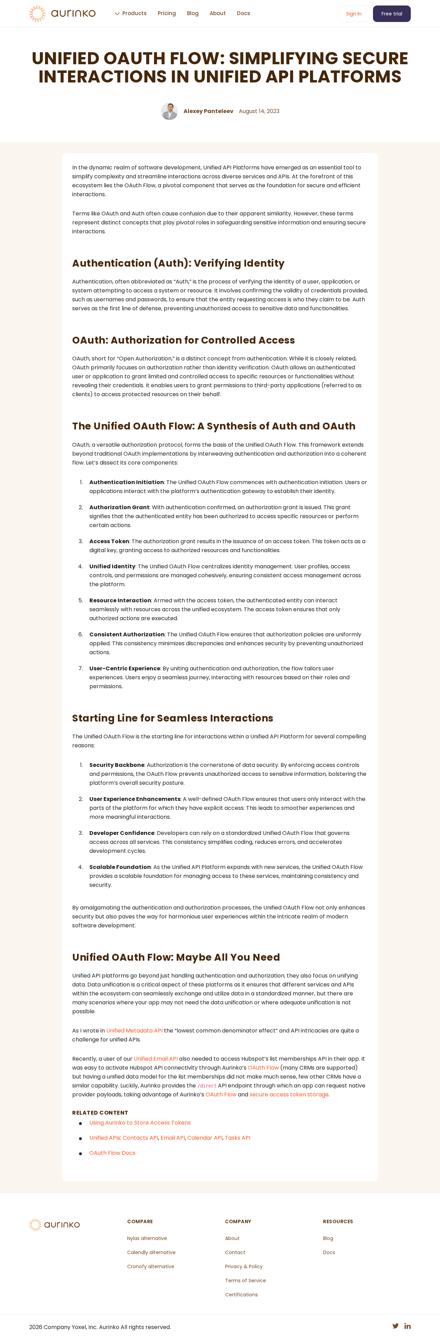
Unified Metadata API (134, 1031)
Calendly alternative (151, 1252)
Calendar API (204, 1138)
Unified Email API (156, 1059)
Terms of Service (245, 1280)
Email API (173, 1138)
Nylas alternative (147, 1238)
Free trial (392, 13)
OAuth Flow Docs (112, 1153)
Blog (193, 13)
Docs (243, 13)
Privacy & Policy (244, 1266)
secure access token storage (289, 1094)
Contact (235, 1252)
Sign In (354, 13)
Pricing (167, 13)
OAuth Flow (263, 1068)
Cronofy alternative (150, 1266)
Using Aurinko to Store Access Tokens (140, 1123)
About (218, 13)
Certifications (241, 1294)
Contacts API (140, 1138)
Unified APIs (104, 1138)
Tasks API (237, 1138)
